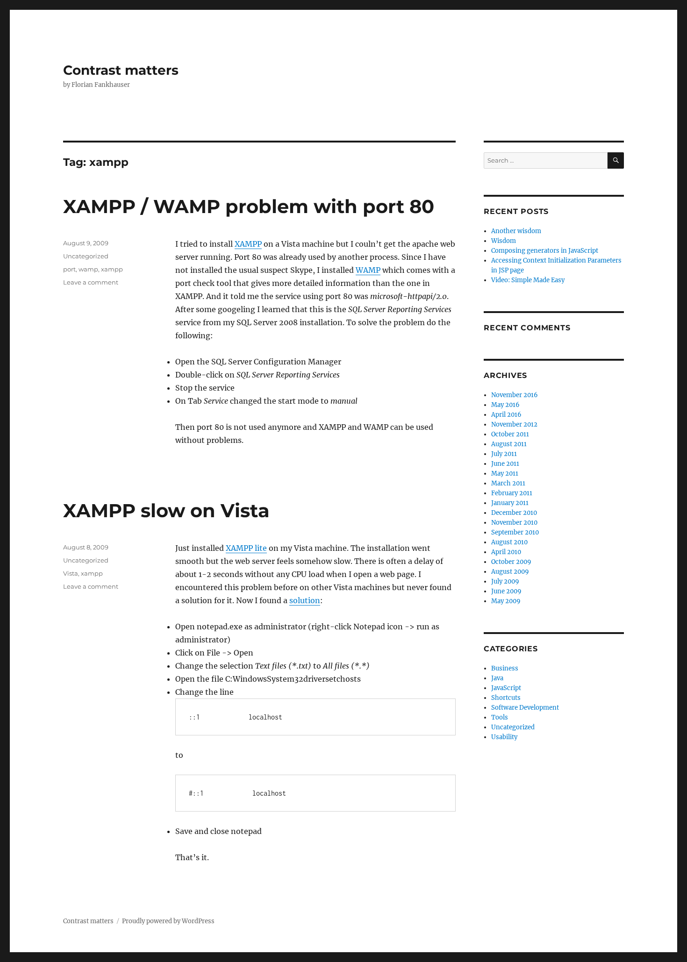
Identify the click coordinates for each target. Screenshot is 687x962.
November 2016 (514, 395)
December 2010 (514, 513)
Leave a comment (90, 282)
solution (304, 600)
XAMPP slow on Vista (166, 510)
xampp (112, 269)
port (69, 269)
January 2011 (510, 503)
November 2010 (514, 523)
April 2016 (506, 415)
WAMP (368, 270)
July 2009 (505, 581)
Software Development (525, 708)
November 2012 (514, 424)
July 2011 (504, 454)
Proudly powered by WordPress (168, 921)
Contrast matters (121, 70)
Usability (504, 737)
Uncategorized (85, 256)
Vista (70, 573)
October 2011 (510, 434)
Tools (499, 717)
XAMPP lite (246, 548)
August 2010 (509, 542)
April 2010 (506, 552)
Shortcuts (506, 698)
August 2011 (509, 444)
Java (497, 678)
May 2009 (506, 601)
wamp (88, 269)
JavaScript (506, 688)
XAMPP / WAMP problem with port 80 (248, 206)
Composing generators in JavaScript (544, 251)
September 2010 (515, 532)
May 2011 (504, 473)
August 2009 (510, 572)
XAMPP (248, 244)
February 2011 (511, 493)
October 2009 (511, 562)
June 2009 (506, 591)
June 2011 (505, 464)
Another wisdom (516, 231)
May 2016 (505, 405)
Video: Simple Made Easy (528, 280)
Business (504, 668)
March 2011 (508, 483)
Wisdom (503, 241)
